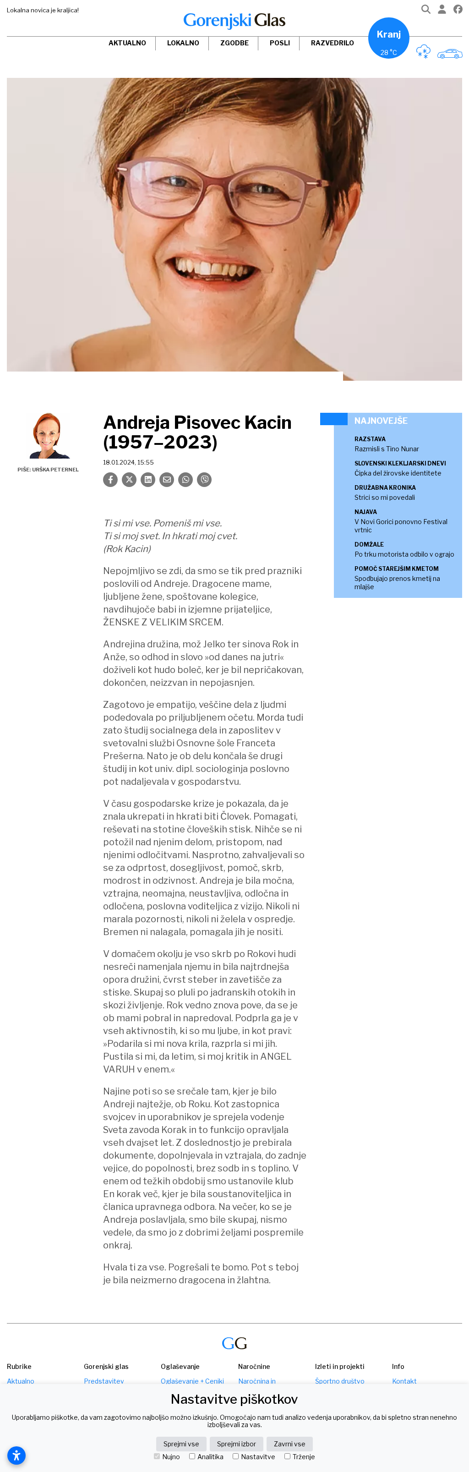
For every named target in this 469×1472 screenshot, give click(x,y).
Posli (280, 43)
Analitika (210, 1457)
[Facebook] (458, 11)
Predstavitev (104, 1381)
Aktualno (127, 43)
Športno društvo (340, 1381)
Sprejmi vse (181, 1444)
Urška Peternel (55, 469)
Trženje (304, 1457)
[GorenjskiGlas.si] (234, 21)
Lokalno (183, 43)
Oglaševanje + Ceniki (192, 1381)
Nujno (171, 1457)
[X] (129, 479)
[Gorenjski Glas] (234, 1343)
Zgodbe (234, 43)
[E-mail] (166, 479)
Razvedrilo (332, 43)
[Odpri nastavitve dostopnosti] (16, 1455)
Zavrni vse (289, 1444)
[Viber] (204, 479)
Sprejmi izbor (236, 1444)
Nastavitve (258, 1457)
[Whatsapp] (185, 479)
